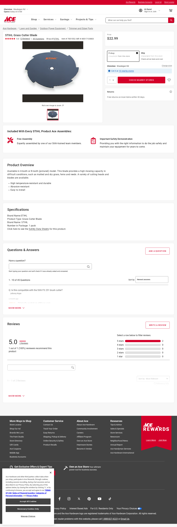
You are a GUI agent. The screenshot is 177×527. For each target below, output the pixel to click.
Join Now (162, 440)
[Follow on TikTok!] (110, 498)
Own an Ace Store (84, 441)
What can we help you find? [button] (120, 20)
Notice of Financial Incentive (23, 493)
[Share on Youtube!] (99, 498)
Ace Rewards (130, 2)
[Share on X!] (79, 498)
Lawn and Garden (28, 28)
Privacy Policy (59, 508)
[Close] (51, 473)
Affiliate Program (84, 437)
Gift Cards (14, 445)
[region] (28, 496)
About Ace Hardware (86, 425)
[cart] (171, 10)
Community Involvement (87, 429)
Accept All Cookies (28, 501)
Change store (167, 66)
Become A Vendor (84, 449)
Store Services (116, 433)
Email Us (125, 518)
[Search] (171, 20)
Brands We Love (17, 433)
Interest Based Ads (79, 508)
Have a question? (17, 260)
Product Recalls (50, 445)
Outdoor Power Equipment (53, 28)
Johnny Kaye (15, 293)
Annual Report (116, 445)
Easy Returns (49, 433)
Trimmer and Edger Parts (81, 28)
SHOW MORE (14, 308)
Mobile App (14, 453)
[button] (140, 20)
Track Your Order (50, 429)
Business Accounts (145, 2)
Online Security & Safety (53, 441)
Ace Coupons (15, 449)
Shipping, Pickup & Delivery (54, 437)
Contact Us (48, 425)
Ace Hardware (10, 28)
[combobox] (156, 379)
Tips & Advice (116, 425)
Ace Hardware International (122, 453)
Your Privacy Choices (127, 508)
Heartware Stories (84, 445)
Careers (80, 433)
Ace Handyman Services (120, 449)
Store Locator (169, 2)
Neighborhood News (119, 441)
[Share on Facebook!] (59, 498)
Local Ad (158, 2)
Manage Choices (28, 516)
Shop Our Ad (15, 429)
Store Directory (16, 441)
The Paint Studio (17, 437)
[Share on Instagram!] (68, 498)
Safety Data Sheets (39, 229)
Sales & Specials (117, 429)
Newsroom (115, 437)
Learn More (151, 440)
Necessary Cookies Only (28, 509)
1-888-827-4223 (110, 518)
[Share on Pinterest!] (89, 498)
